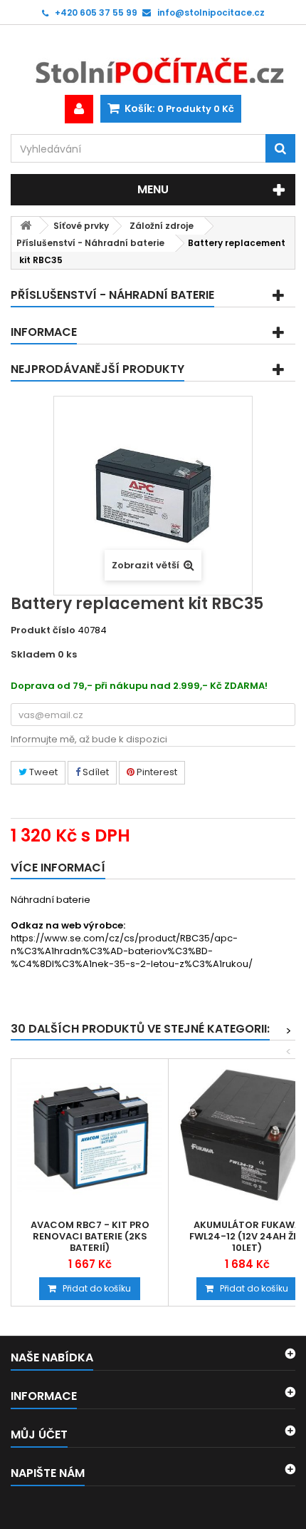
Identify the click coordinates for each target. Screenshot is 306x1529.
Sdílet (94, 772)
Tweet (42, 772)
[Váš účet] (79, 109)
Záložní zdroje (162, 226)
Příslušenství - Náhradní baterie (90, 243)
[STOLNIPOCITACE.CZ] (153, 60)
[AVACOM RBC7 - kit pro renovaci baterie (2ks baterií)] (89, 1137)
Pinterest (155, 772)
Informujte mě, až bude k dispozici (89, 739)
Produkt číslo (43, 630)
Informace (44, 332)
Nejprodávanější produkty (97, 369)
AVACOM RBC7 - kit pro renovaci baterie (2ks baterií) (90, 1236)
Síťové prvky (81, 226)
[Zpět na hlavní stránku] (25, 226)
